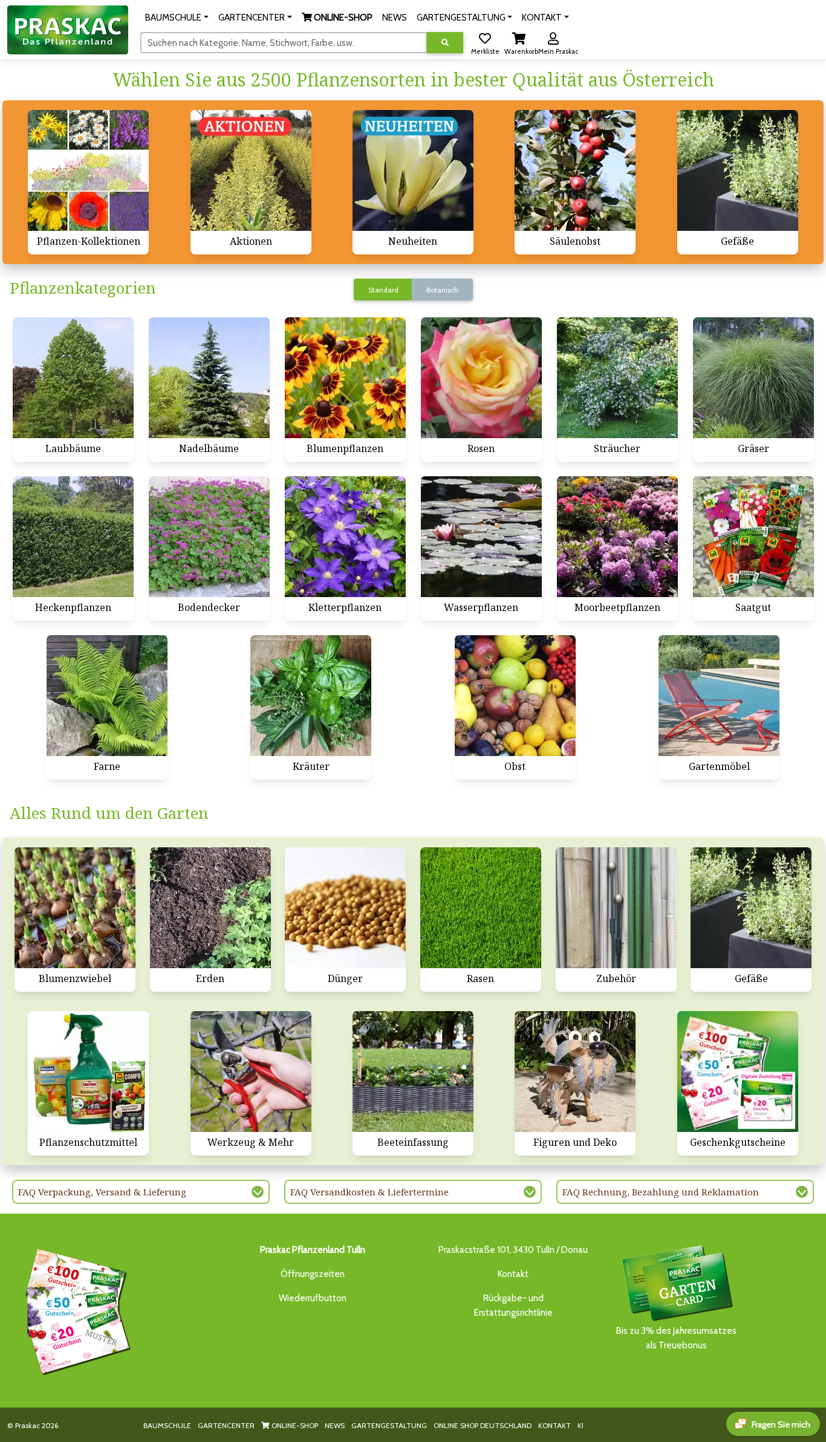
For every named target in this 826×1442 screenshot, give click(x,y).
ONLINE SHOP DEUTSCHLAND (483, 1425)
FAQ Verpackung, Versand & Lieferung (102, 1192)
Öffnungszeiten (313, 1274)
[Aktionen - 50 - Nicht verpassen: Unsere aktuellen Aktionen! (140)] (250, 170)
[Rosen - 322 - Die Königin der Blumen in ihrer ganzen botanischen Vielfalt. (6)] (481, 377)
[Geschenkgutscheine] (75, 1309)
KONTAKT (554, 1425)
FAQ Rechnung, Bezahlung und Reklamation (660, 1192)
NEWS (335, 1425)
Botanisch (442, 289)
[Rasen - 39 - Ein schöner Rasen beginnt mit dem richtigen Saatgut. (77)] (480, 907)
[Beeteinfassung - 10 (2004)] (413, 1071)
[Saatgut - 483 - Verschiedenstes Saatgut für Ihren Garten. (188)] (753, 536)
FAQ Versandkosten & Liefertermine (369, 1192)
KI (580, 1425)
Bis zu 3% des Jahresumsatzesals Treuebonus (676, 1338)
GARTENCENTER (226, 1425)
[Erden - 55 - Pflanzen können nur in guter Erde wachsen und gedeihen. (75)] (210, 907)
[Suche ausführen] (445, 42)
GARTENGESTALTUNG (389, 1425)
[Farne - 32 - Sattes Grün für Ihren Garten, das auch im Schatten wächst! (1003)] (107, 695)
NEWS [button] (394, 17)
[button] (176, 17)
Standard (383, 289)
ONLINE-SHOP (294, 1425)
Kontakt (513, 1274)
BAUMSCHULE (167, 1425)
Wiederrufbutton (312, 1298)
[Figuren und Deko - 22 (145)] (575, 1071)
